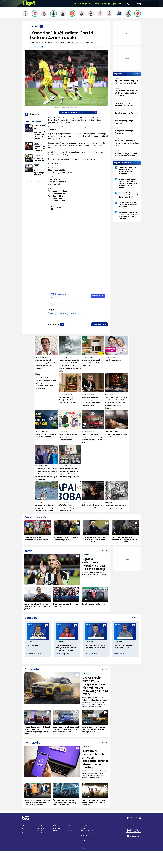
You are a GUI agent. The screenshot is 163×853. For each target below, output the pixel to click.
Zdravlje (40, 826)
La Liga (91, 4)
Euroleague (60, 642)
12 (104, 625)
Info (23, 826)
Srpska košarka (40, 125)
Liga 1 (114, 4)
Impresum (83, 828)
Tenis (36, 143)
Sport (24, 828)
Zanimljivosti (31, 723)
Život (24, 833)
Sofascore (62, 304)
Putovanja (40, 828)
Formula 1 (87, 599)
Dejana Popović (62, 654)
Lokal (54, 833)
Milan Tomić (119, 654)
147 (31, 126)
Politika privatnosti (87, 833)
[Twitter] (132, 818)
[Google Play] (133, 830)
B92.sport (37, 47)
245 (116, 193)
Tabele (120, 4)
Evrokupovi (118, 642)
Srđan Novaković (34, 654)
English (70, 830)
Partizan (37, 155)
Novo (74, 4)
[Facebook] (128, 818)
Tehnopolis (56, 828)
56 (30, 156)
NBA (28, 599)
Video (69, 826)
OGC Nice (62, 313)
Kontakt (83, 840)
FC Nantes (74, 313)
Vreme (70, 833)
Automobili (56, 830)
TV (68, 828)
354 (116, 167)
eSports (55, 826)
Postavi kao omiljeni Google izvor (72, 112)
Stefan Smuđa (91, 654)
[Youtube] (140, 818)
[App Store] (133, 836)
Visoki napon (59, 723)
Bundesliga (106, 4)
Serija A (97, 4)
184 (116, 202)
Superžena (40, 833)
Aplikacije (84, 835)
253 (116, 179)
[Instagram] (136, 818)
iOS (28, 796)
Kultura (39, 830)
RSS (82, 838)
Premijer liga (82, 4)
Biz (23, 830)
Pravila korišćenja (87, 830)
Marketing (84, 826)
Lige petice (34, 27)
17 (75, 625)
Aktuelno (86, 673)
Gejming (86, 796)
